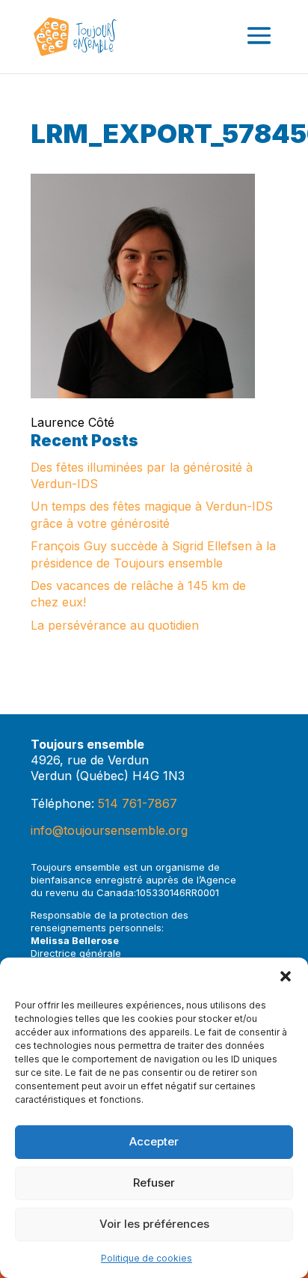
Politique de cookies (146, 1258)
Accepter (154, 1141)
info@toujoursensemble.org (109, 830)
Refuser (154, 1182)
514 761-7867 (137, 803)
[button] (285, 976)
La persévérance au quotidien (115, 625)
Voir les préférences (154, 1224)
